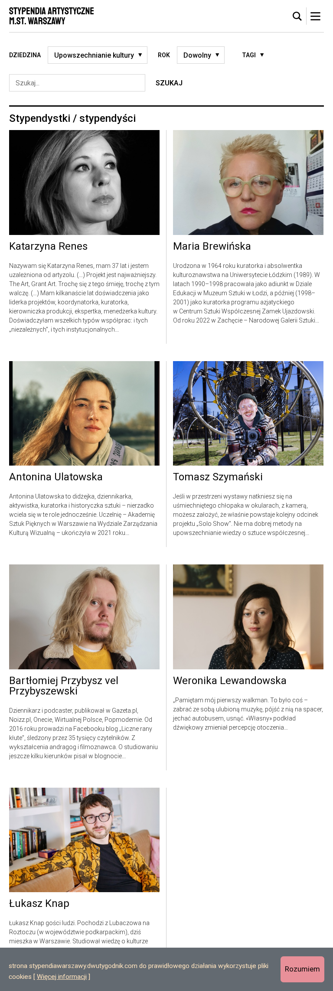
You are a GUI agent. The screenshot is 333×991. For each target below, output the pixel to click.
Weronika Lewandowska (230, 681)
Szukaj (169, 83)
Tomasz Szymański (218, 477)
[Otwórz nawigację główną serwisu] (315, 16)
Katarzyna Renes (48, 246)
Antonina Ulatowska (56, 477)
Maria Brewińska (212, 246)
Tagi (249, 55)
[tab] (297, 16)
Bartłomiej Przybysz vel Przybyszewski (63, 686)
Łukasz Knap (39, 904)
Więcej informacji (62, 977)
